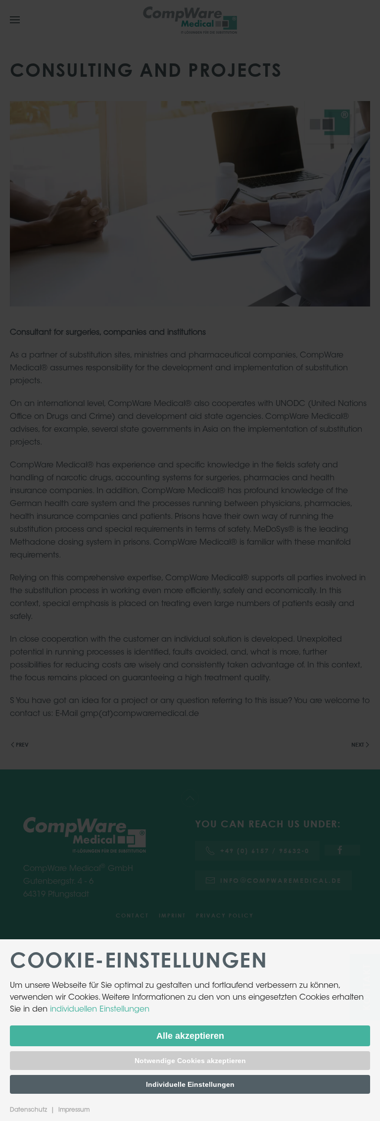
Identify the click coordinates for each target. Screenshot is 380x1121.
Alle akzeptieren (190, 1036)
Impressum (74, 1110)
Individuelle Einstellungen (190, 1084)
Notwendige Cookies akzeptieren (190, 1061)
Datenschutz (28, 1110)
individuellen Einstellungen (99, 1010)
